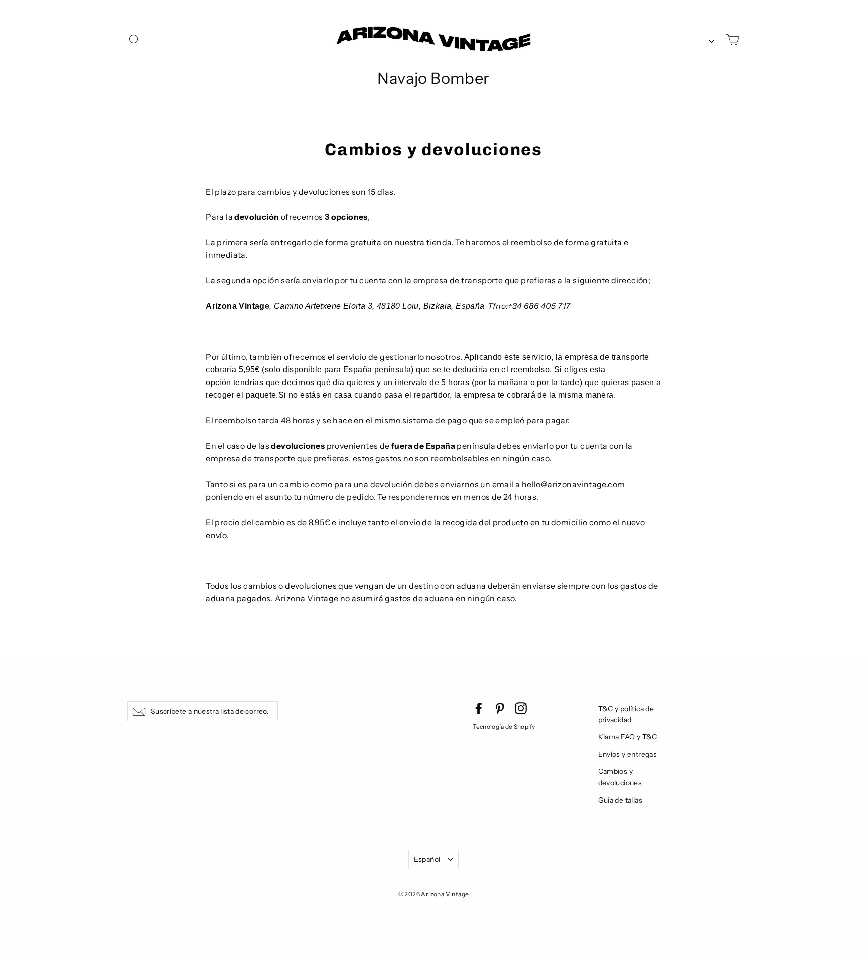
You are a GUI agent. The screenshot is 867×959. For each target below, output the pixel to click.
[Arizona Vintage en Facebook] (479, 707)
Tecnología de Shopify (504, 726)
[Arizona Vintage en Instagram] (521, 707)
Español (427, 859)
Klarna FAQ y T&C (627, 736)
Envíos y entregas (627, 754)
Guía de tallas (620, 800)
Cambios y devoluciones (620, 777)
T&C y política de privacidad (626, 714)
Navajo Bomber (433, 78)
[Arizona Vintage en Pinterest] (500, 707)
